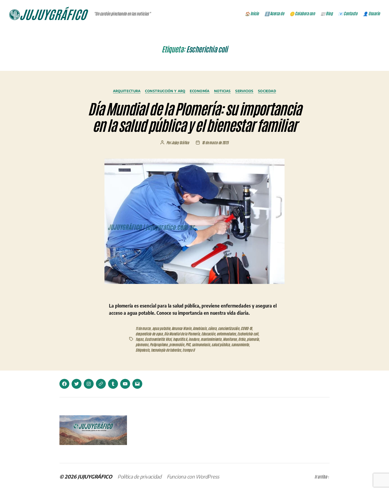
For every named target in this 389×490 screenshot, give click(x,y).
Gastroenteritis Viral (158, 339)
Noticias (222, 91)
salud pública (220, 344)
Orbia (241, 339)
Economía (199, 91)
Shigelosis (142, 350)
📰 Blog (326, 13)
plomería (253, 339)
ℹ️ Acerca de (274, 13)
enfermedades (226, 333)
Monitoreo (230, 339)
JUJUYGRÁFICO (95, 476)
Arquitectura (127, 91)
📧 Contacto (347, 13)
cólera (212, 328)
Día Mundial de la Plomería (182, 333)
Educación (208, 333)
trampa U (188, 350)
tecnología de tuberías (166, 350)
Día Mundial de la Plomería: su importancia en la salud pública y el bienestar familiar (194, 116)
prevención (176, 344)
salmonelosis (201, 344)
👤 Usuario (371, 13)
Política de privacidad (139, 476)
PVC (187, 344)
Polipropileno (159, 344)
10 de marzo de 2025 (215, 142)
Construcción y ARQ (165, 91)
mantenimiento (211, 339)
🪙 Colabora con (302, 13)
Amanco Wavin (181, 328)
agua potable (161, 328)
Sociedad (267, 91)
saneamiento (240, 344)
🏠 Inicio (252, 13)
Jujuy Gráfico (180, 142)
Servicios (244, 91)
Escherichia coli (247, 333)
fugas (139, 339)
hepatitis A (180, 339)
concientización (228, 328)
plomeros (142, 344)
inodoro (193, 339)
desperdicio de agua (149, 333)
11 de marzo (143, 328)
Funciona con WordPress (193, 476)
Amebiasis (200, 328)
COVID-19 (246, 328)
